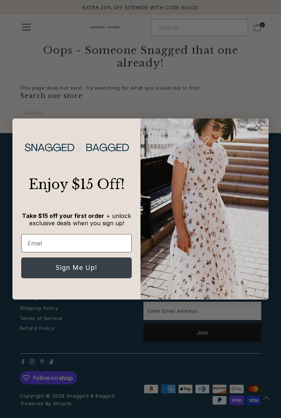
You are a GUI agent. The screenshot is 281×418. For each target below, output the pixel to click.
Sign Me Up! (76, 267)
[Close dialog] (259, 127)
